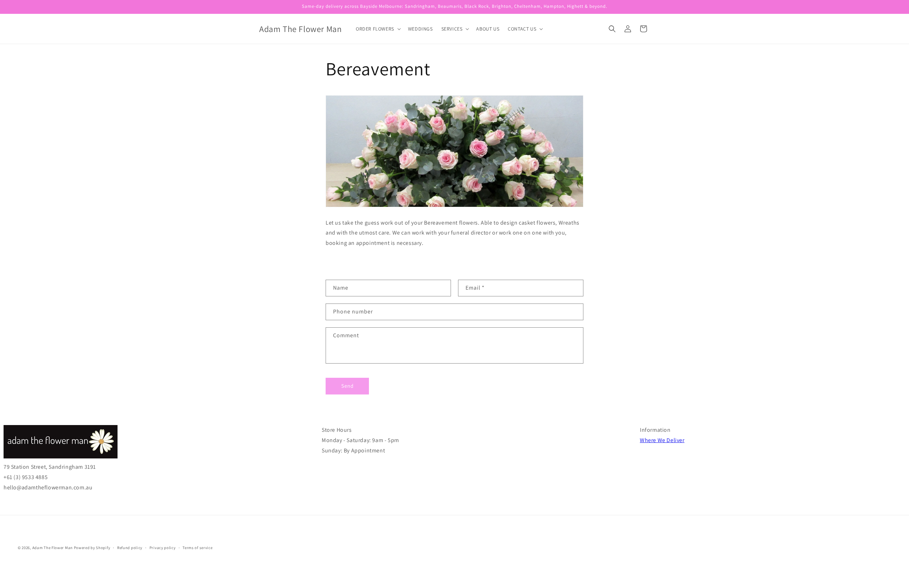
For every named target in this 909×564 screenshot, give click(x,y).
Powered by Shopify (92, 547)
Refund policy (129, 547)
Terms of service (197, 547)
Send (347, 386)
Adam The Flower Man (52, 547)
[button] (378, 28)
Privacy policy (162, 547)
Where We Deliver (662, 440)
